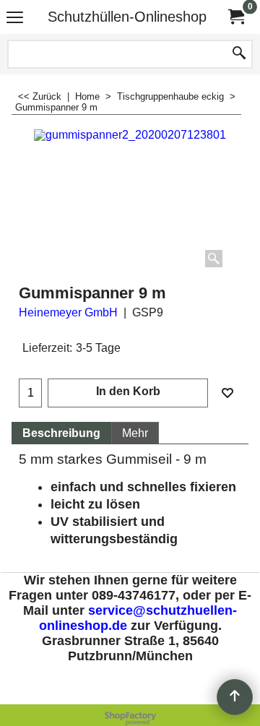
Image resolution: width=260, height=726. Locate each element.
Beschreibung (61, 433)
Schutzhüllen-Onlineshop (127, 17)
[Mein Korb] (235, 17)
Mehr (135, 433)
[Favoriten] (227, 393)
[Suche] (239, 54)
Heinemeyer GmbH (68, 312)
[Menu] (14, 18)
